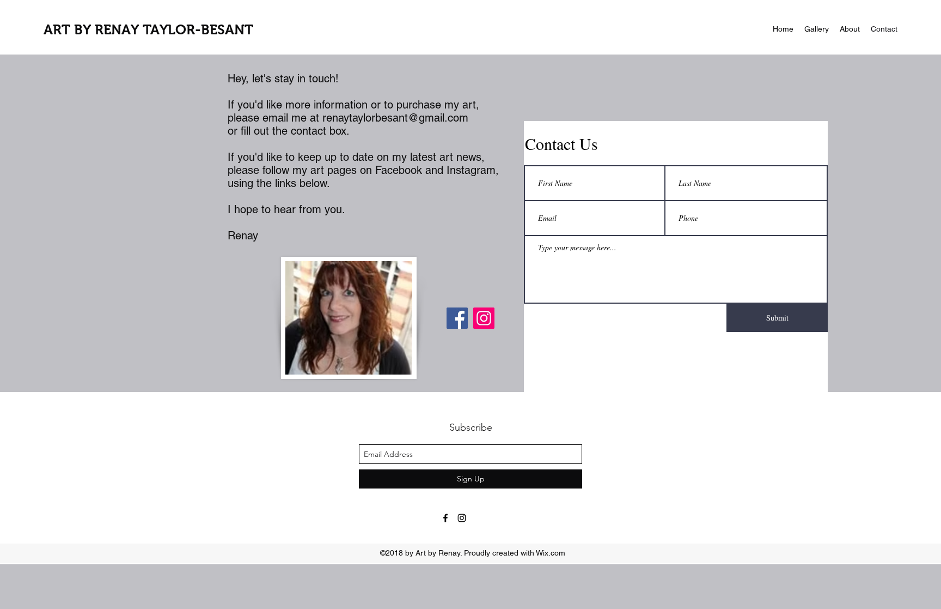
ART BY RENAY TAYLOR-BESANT (148, 29)
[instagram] (461, 517)
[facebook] (445, 517)
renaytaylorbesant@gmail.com (395, 117)
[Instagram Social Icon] (483, 318)
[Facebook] (457, 318)
